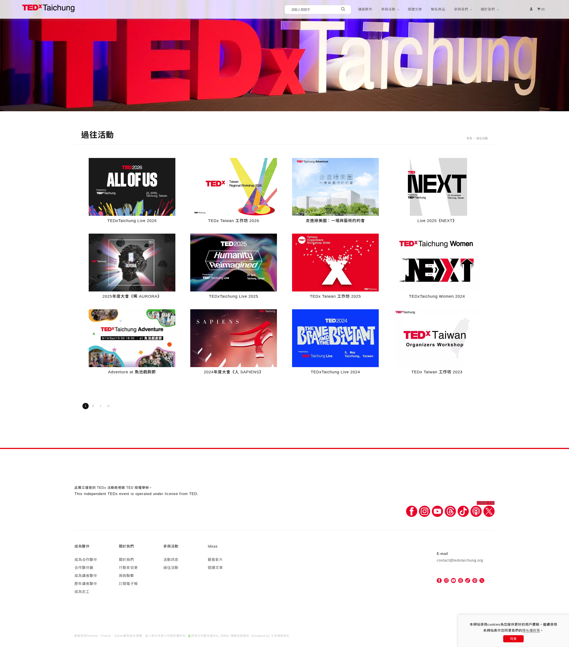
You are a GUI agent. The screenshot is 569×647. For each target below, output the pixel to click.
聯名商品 (438, 9)
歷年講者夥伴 (85, 584)
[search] (343, 9)
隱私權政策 (531, 630)
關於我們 (488, 9)
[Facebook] (411, 511)
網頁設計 (283, 635)
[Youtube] (437, 511)
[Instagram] (424, 511)
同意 (513, 639)
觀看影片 (215, 560)
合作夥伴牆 (83, 568)
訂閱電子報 (486, 503)
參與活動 (388, 9)
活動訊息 (170, 560)
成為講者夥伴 (85, 576)
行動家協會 (128, 568)
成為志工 (82, 592)
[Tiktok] (463, 511)
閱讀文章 (415, 9)
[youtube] (453, 580)
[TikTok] (467, 580)
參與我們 (461, 9)
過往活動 (482, 138)
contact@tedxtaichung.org (460, 560)
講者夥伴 (365, 9)
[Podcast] (476, 511)
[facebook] (439, 580)
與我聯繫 (126, 576)
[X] (489, 511)
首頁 (469, 138)
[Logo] (48, 8)
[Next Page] (101, 406)
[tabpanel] (284, 55)
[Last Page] (108, 406)
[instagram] (446, 580)
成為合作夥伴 (85, 560)
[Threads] (450, 511)
